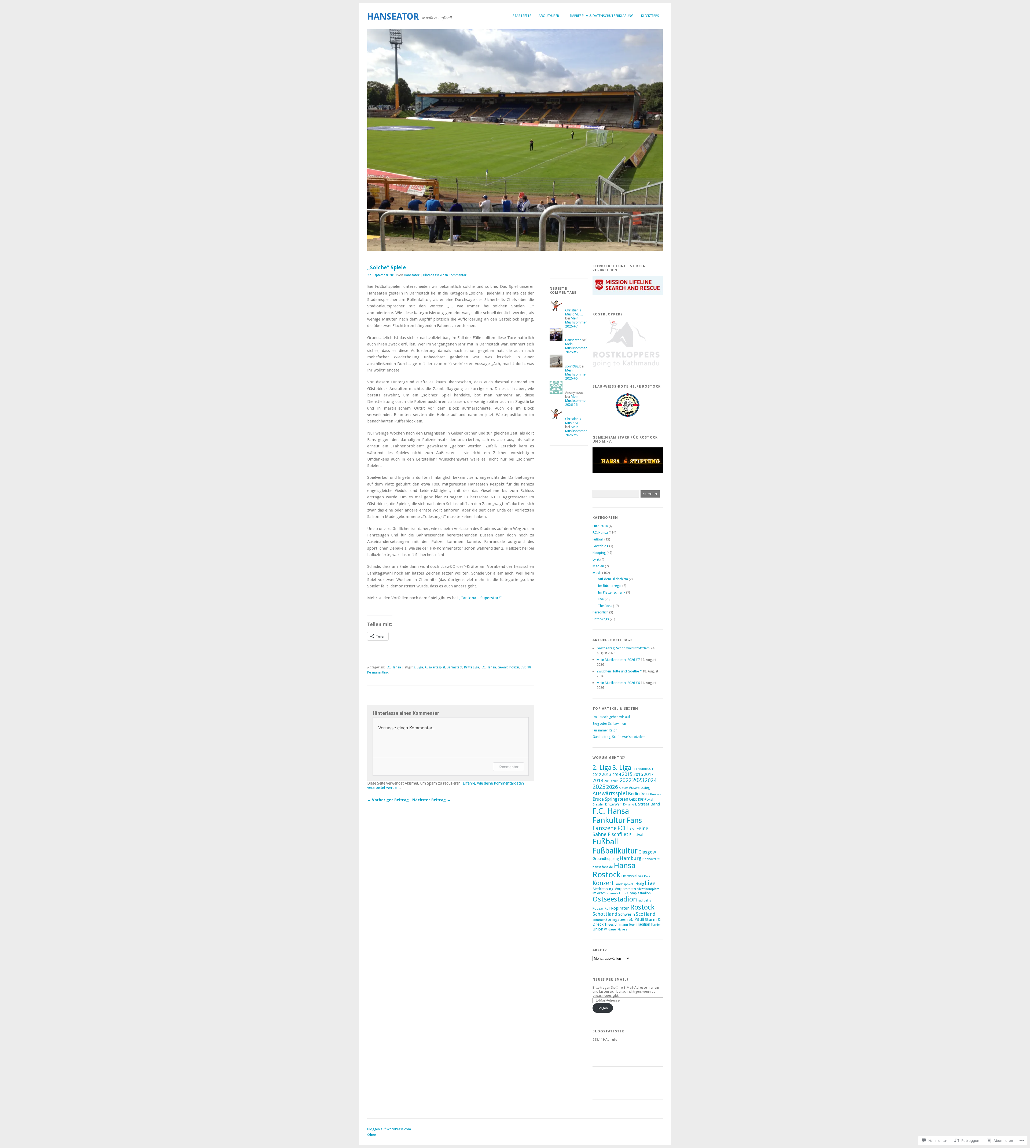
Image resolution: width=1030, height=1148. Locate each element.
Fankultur (609, 820)
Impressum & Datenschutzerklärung (602, 16)
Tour (632, 924)
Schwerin (626, 914)
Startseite (522, 16)
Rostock (642, 907)
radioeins (644, 900)
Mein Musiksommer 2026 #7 (576, 322)
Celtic (633, 799)
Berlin (634, 793)
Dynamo (628, 804)
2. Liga (602, 767)
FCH (622, 828)
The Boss (605, 606)
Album (623, 788)
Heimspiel (629, 876)
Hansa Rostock (614, 870)
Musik (597, 573)
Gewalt (503, 667)
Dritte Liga (471, 667)
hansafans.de (603, 867)
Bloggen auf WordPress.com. (389, 1129)
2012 (597, 774)
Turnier (656, 924)
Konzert (603, 883)
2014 (616, 774)
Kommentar (508, 766)
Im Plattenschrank (611, 592)
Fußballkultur (615, 850)
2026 (612, 787)
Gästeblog (600, 546)
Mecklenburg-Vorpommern (614, 889)
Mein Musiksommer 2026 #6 (576, 348)
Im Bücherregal (609, 586)
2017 (648, 774)
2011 (651, 769)
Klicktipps (650, 16)
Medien (598, 566)
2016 (638, 774)
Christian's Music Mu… (574, 312)
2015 (627, 774)
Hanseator (393, 16)
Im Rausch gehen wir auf (611, 717)
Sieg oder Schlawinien (609, 724)
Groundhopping (606, 858)
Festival (636, 834)
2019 (608, 781)
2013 (607, 774)
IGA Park (644, 876)
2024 (651, 780)
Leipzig (639, 884)
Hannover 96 (651, 859)
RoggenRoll (601, 908)
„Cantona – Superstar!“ (480, 597)
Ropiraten (620, 908)
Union (598, 929)
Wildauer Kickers (615, 929)
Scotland (646, 914)
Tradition (643, 924)
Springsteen (616, 919)
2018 (598, 780)
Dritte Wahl (613, 804)
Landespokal (624, 884)
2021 (615, 781)
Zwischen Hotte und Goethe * (619, 671)
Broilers (655, 794)
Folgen (603, 1008)
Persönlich (600, 612)
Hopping (599, 553)
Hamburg (631, 858)
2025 (599, 786)
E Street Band (647, 804)
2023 (638, 780)
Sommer (599, 920)
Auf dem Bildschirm (613, 579)
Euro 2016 (600, 526)
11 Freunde (640, 769)
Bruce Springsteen (610, 799)
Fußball (598, 539)
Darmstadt (454, 667)
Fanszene (605, 828)
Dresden (598, 804)
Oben (371, 1135)
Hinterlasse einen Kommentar (444, 275)
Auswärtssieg (639, 787)
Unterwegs (601, 619)
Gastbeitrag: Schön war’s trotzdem (623, 648)
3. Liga (418, 667)
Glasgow (647, 852)
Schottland (605, 914)
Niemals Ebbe (616, 893)
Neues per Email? (611, 979)
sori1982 (572, 366)
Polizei (514, 667)
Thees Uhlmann (616, 924)
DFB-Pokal (645, 799)
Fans (634, 820)
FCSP (632, 829)
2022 (625, 780)
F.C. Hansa (393, 667)
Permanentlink (377, 672)
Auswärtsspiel (435, 667)
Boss (645, 794)
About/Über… (550, 16)
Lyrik (596, 559)
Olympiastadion (639, 893)
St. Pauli (636, 919)
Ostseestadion (615, 899)
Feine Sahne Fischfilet (620, 831)
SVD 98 (526, 667)
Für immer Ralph (605, 730)
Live (601, 599)
